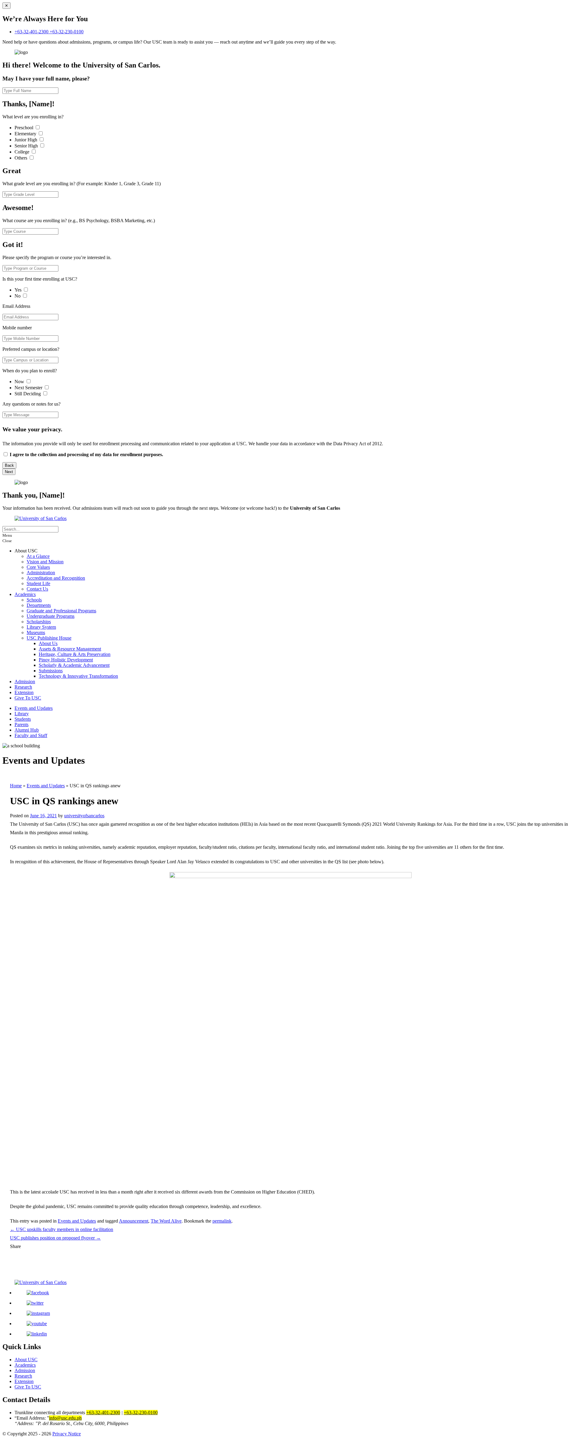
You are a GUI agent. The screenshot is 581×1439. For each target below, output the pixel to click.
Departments (39, 605)
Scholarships (39, 621)
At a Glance (38, 556)
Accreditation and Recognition (56, 578)
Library (22, 713)
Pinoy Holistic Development (66, 659)
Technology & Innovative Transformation (78, 676)
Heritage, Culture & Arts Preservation (74, 654)
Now (20, 381)
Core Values (38, 567)
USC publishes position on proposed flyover (55, 1237)
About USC (26, 1359)
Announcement (133, 1220)
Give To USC (28, 697)
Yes (19, 289)
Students (23, 719)
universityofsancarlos (84, 815)
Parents (21, 724)
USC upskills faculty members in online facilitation (61, 1229)
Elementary (26, 133)
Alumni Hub (27, 730)
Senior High (27, 145)
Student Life (38, 583)
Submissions (51, 670)
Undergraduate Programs (50, 616)
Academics (25, 594)
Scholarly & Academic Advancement (74, 665)
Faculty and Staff (31, 735)
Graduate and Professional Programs (61, 610)
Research (23, 687)
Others (21, 157)
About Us (48, 643)
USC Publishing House (49, 637)
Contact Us (37, 588)
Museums (36, 632)
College (23, 151)
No (18, 295)
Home (16, 785)
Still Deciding (28, 393)
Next (9, 471)
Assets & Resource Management (70, 648)
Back (9, 465)
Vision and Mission (45, 561)
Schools (34, 599)
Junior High (26, 139)
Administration (41, 572)
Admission (25, 681)
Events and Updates (34, 708)
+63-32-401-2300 (32, 31)
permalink (221, 1220)
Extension (24, 692)
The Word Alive (166, 1220)
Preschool (24, 127)
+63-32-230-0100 (67, 31)
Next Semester (28, 387)
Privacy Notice (66, 1433)
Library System (41, 627)
